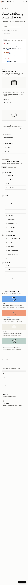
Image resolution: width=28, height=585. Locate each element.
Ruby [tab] (22, 40)
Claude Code (6, 403)
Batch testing (11, 246)
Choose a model (11, 183)
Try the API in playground (13, 192)
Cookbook (5, 376)
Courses (5, 366)
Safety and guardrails (13, 250)
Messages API (11, 199)
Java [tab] (19, 40)
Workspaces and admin (13, 265)
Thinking (10, 203)
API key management (13, 269)
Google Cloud (7, 147)
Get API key (10, 179)
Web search (10, 215)
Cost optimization (12, 258)
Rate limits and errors (13, 254)
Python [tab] (5, 40)
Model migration (11, 278)
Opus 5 (4, 317)
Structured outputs (12, 223)
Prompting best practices (14, 238)
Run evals (10, 242)
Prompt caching (11, 227)
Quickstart (10, 175)
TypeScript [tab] (10, 40)
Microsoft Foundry (8, 151)
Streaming (10, 231)
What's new (5, 394)
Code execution (11, 219)
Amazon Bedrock (8, 143)
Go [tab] (15, 40)
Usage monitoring (12, 274)
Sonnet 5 (5, 331)
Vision (9, 207)
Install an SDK (11, 187)
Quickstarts (5, 385)
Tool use (9, 211)
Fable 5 (4, 303)
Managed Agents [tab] (12, 167)
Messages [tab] (4, 167)
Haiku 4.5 (5, 345)
